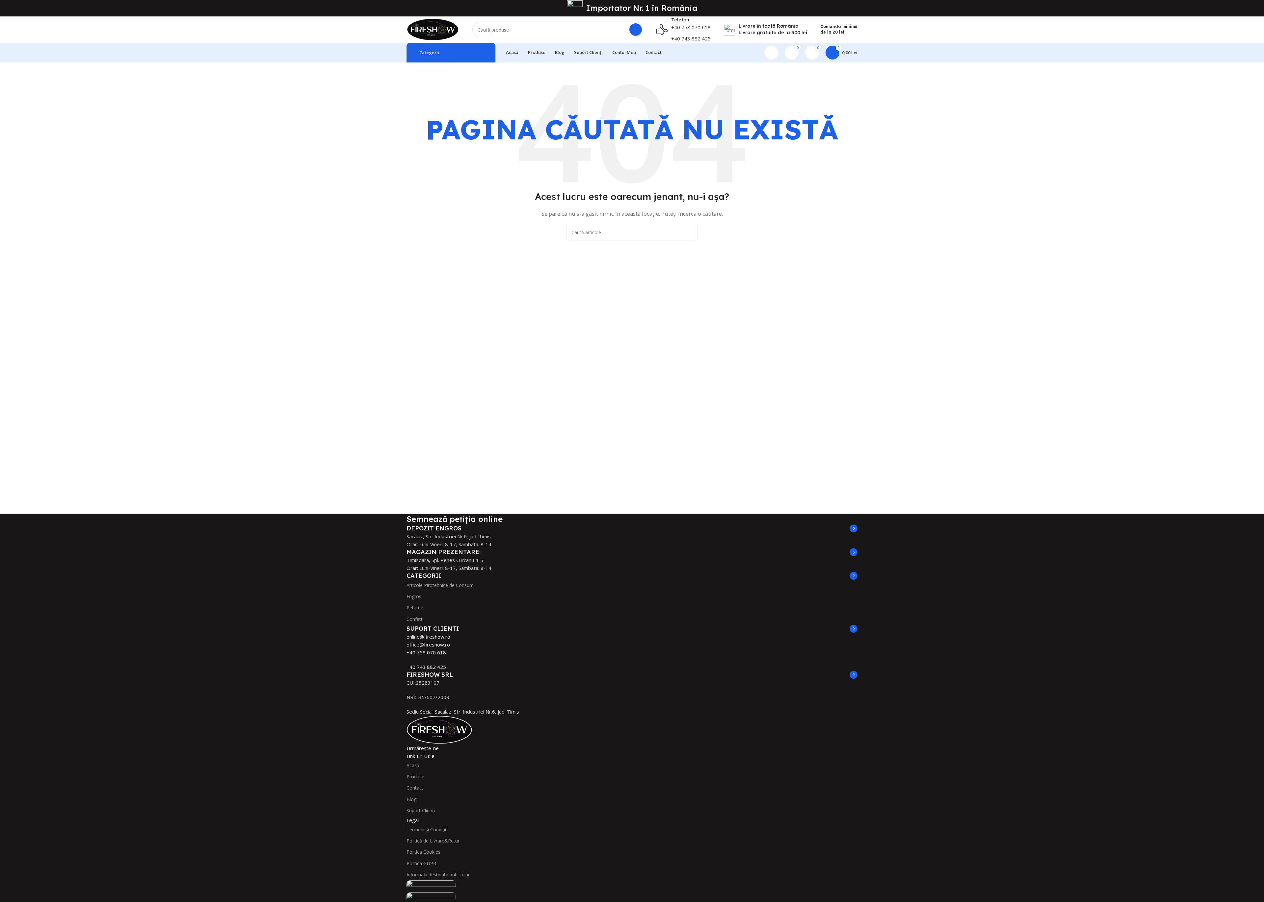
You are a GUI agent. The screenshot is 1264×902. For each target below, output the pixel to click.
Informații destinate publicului (438, 874)
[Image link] (439, 729)
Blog (411, 799)
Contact (415, 788)
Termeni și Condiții (426, 829)
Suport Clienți (421, 810)
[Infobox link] (683, 29)
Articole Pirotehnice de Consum (440, 585)
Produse (415, 776)
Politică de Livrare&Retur (433, 841)
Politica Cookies (423, 852)
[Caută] (635, 29)
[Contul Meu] (771, 52)
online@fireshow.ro (428, 636)
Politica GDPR (421, 863)
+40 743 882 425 (426, 667)
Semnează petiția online (455, 519)
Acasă (413, 765)
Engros (414, 596)
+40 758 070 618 (426, 652)
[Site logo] (433, 29)
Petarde (415, 607)
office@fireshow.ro (428, 644)
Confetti (415, 619)
